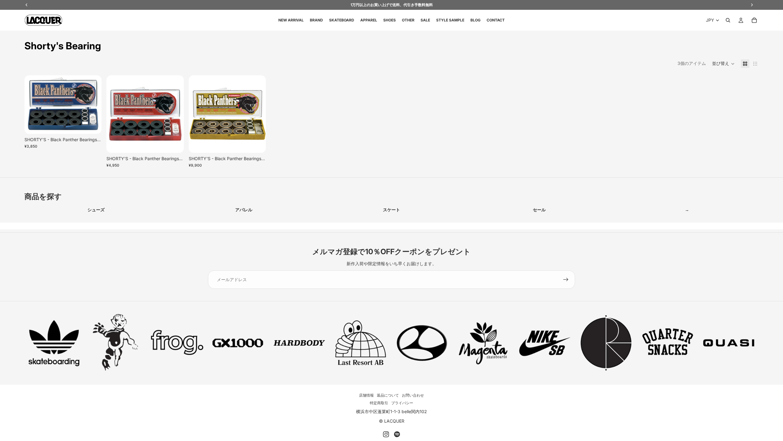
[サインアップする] (565, 279)
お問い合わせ (413, 395)
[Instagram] (386, 434)
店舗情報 (366, 395)
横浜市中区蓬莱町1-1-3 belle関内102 (391, 411)
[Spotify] (397, 434)
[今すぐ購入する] (92, 124)
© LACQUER (391, 421)
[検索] (728, 20)
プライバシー (402, 403)
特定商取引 (379, 403)
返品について (388, 395)
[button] (723, 63)
